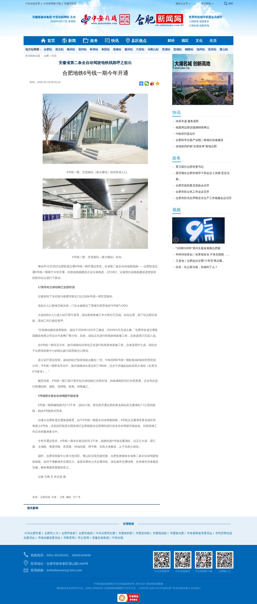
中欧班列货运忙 (185, 133)
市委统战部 (160, 533)
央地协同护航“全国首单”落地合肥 (196, 146)
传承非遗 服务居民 (187, 121)
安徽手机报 (70, 3)
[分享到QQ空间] (157, 83)
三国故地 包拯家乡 (199, 21)
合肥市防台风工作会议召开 (192, 191)
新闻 (72, 40)
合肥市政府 (69, 533)
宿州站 (82, 49)
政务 (94, 40)
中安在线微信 (182, 571)
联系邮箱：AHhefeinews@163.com (56, 570)
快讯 (115, 40)
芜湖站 (166, 49)
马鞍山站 (153, 49)
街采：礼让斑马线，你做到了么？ (197, 267)
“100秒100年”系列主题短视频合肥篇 (198, 248)
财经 (171, 40)
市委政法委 (177, 533)
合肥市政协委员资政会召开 (192, 185)
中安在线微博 (161, 571)
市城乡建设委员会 (49, 537)
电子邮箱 (206, 3)
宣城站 (177, 49)
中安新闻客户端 (52, 3)
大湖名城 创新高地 (199, 25)
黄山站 (224, 49)
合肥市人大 (51, 533)
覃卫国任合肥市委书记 (190, 166)
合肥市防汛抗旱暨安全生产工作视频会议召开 (204, 198)
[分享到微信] (147, 83)
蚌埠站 (94, 49)
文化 (199, 40)
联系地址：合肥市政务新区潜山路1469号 (59, 563)
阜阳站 (105, 49)
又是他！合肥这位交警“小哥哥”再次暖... (200, 260)
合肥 (46, 55)
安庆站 (212, 49)
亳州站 (71, 49)
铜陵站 (189, 49)
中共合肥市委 (32, 533)
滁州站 (128, 49)
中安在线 (117, 537)
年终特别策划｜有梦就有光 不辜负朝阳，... (202, 254)
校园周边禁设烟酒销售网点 (192, 127)
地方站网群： (33, 49)
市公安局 (83, 537)
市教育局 (69, 537)
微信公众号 (182, 3)
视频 (176, 209)
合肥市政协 (86, 533)
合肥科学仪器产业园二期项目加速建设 (199, 140)
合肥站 (48, 49)
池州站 (201, 49)
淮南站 (117, 49)
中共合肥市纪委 (105, 533)
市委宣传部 (143, 533)
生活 (213, 40)
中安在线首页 (32, 3)
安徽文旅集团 (100, 537)
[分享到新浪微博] (152, 83)
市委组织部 (126, 533)
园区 (185, 40)
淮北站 (59, 49)
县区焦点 (139, 40)
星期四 (72, 21)
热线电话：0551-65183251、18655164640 (61, 555)
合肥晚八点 (225, 571)
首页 (51, 40)
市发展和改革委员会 (199, 533)
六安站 (140, 49)
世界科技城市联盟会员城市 (205, 17)
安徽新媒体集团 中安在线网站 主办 (54, 17)
